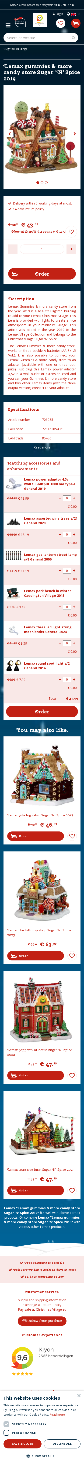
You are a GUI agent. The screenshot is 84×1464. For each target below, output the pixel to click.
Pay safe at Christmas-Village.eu (42, 1309)
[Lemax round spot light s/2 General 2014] (13, 665)
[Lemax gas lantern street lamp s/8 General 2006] (13, 555)
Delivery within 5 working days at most (44, 1270)
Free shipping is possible (44, 1263)
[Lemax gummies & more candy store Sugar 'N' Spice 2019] (42, 137)
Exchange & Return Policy (42, 1304)
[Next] (74, 133)
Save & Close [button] (22, 1444)
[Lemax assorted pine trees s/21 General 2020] (14, 521)
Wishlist (72, 836)
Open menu (8, 24)
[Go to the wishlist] (60, 23)
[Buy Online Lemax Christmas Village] (20, 20)
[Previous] (9, 133)
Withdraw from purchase (42, 1321)
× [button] (78, 1396)
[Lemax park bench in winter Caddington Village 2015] (13, 593)
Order (23, 836)
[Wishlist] (60, 23)
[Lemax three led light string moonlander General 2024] (14, 629)
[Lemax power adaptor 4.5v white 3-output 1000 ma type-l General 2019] (13, 483)
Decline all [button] (62, 1444)
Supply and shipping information (42, 1300)
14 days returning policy (44, 1277)
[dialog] (42, 1427)
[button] (42, 1456)
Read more (42, 447)
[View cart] (75, 23)
